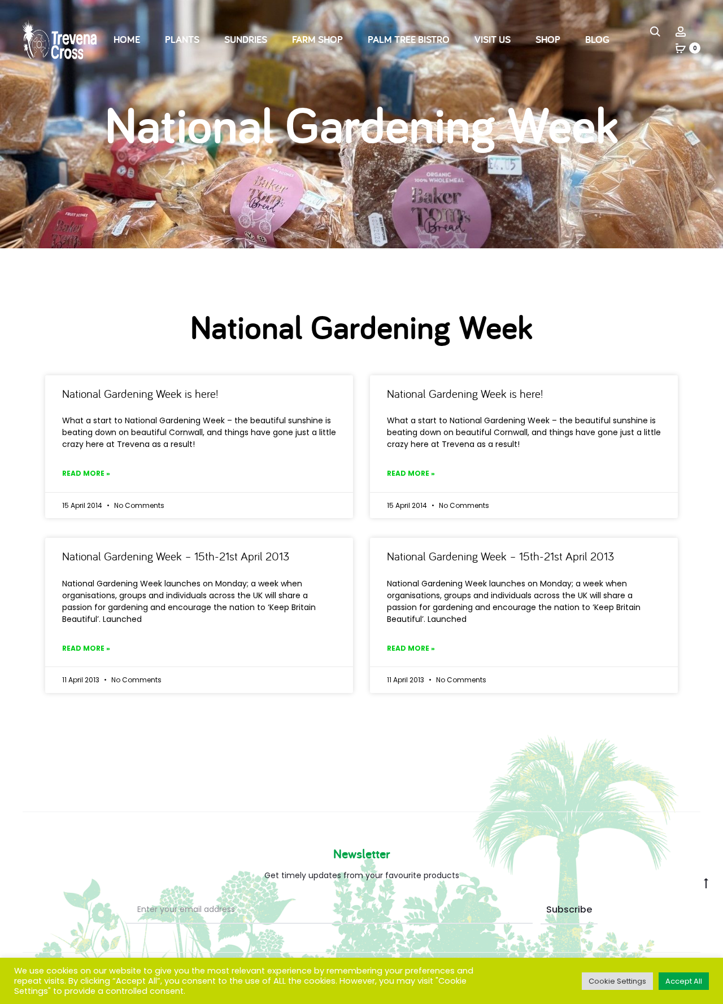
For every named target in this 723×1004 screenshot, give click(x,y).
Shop (547, 39)
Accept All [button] (683, 981)
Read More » (86, 473)
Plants (182, 39)
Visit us (492, 39)
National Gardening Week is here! (140, 393)
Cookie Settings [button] (617, 981)
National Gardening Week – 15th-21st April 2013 (175, 556)
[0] (680, 48)
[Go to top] (706, 882)
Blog (597, 39)
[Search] (655, 31)
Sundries (245, 39)
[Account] (680, 31)
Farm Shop (317, 39)
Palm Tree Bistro (409, 39)
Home (127, 39)
